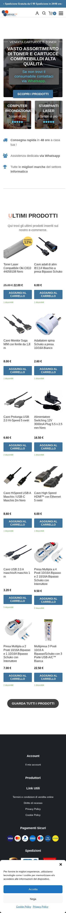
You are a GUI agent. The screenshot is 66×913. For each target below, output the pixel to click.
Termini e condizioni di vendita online (33, 797)
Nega (33, 898)
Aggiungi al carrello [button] (17, 294)
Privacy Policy (40, 906)
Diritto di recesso (33, 803)
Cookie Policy (23, 906)
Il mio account (33, 764)
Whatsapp (36, 81)
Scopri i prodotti (33, 94)
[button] (60, 864)
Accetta (33, 889)
